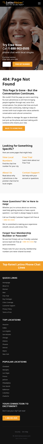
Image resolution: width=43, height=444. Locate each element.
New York (6, 354)
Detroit (5, 348)
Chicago (5, 338)
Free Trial (27, 157)
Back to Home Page (13, 128)
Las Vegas (6, 373)
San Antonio (7, 334)
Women (5, 289)
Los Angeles (7, 331)
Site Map (25, 432)
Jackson (5, 380)
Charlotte (6, 396)
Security (17, 432)
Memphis (6, 370)
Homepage (6, 283)
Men (4, 292)
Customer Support (9, 306)
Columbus (6, 393)
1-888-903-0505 (9, 220)
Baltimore (6, 389)
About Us (7, 172)
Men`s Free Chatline (21, 438)
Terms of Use (7, 312)
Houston (5, 324)
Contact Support (30, 172)
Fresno (5, 376)
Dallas (5, 328)
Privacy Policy (7, 309)
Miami (5, 351)
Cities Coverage (8, 302)
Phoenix (5, 344)
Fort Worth (6, 386)
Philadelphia (7, 383)
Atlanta (5, 341)
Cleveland (6, 366)
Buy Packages (7, 299)
